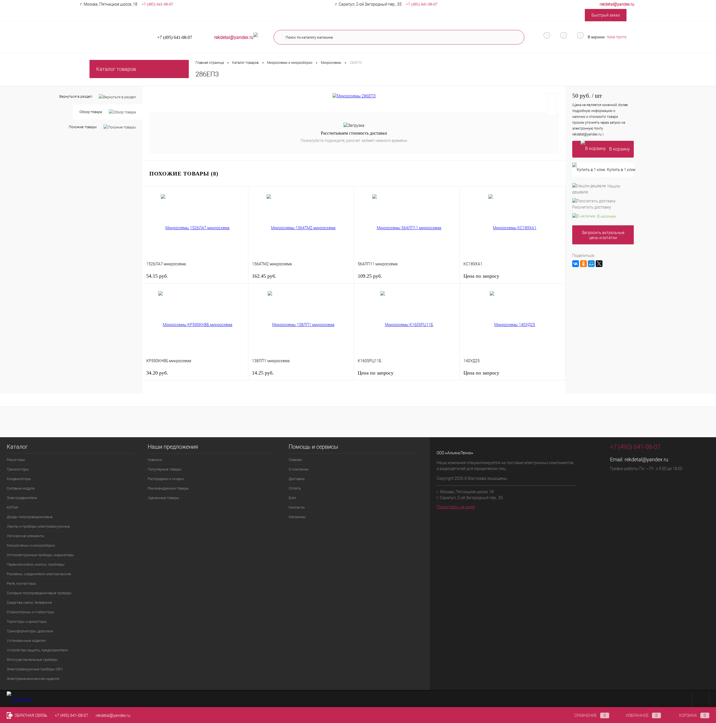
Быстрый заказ (606, 15)
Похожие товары (83, 127)
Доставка (297, 479)
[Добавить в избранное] (552, 98)
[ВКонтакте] (575, 263)
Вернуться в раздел (75, 96)
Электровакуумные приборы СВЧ (35, 669)
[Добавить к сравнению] (552, 110)
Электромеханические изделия (33, 679)
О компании (298, 469)
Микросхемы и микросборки (31, 545)
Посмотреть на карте (456, 507)
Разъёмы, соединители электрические (39, 574)
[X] (599, 263)
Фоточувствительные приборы (32, 660)
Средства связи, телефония (29, 602)
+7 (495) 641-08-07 (71, 715)
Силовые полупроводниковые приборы (39, 593)
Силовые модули (21, 488)
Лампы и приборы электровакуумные (38, 526)
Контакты (297, 507)
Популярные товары (165, 469)
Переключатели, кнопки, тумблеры (36, 564)
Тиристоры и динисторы (27, 621)
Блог (292, 498)
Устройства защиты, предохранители (37, 650)
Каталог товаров (116, 69)
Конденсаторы (19, 479)
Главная (295, 460)
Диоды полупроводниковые (30, 517)
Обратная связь (30, 715)
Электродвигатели (22, 498)
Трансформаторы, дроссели (30, 631)
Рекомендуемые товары (168, 488)
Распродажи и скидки (166, 479)
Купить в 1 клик (620, 169)
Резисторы (16, 460)
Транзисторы (18, 469)
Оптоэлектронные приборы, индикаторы (40, 555)
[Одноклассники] (583, 263)
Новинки (155, 460)
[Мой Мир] (591, 263)
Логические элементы (25, 536)
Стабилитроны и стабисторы (30, 612)
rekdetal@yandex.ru (646, 459)
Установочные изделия (26, 640)
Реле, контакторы (21, 583)
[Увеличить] (354, 96)
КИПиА (12, 507)
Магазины (297, 517)
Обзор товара (90, 112)
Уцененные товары (163, 498)
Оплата (295, 488)
